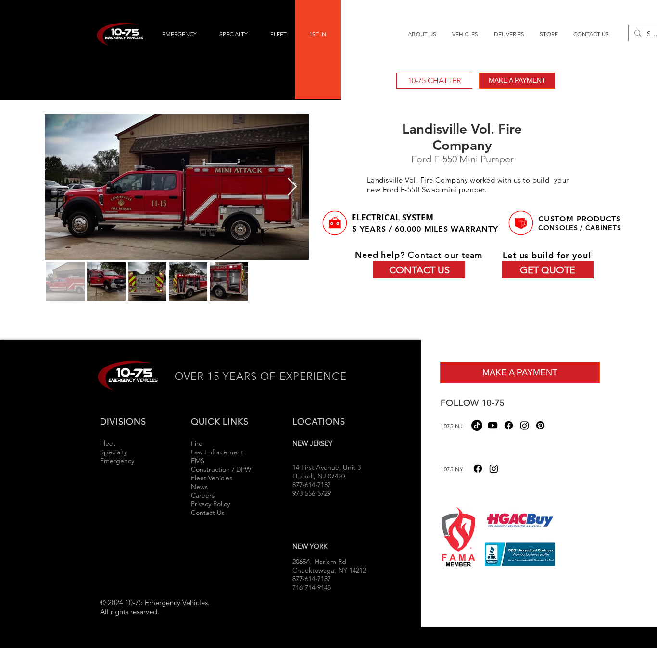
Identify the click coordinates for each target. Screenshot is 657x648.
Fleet (107, 443)
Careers (203, 495)
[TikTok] (476, 425)
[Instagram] (524, 425)
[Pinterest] (540, 425)
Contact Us (208, 512)
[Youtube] (492, 425)
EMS (197, 460)
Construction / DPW (221, 469)
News (199, 486)
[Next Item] (292, 187)
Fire (197, 443)
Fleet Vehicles (211, 478)
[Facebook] (508, 425)
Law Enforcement (217, 452)
